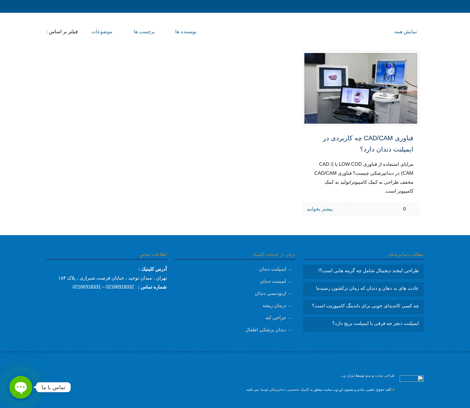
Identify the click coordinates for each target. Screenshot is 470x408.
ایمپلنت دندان (272, 269)
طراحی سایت (385, 375)
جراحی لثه (275, 317)
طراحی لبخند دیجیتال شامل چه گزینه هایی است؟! (368, 270)
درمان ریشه (274, 305)
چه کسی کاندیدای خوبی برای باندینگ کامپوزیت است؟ (365, 305)
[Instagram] (235, 403)
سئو (368, 375)
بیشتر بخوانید (320, 209)
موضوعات (101, 31)
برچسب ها (143, 31)
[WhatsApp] (243, 403)
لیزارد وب (348, 375)
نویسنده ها (185, 31)
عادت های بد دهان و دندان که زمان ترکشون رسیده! (367, 288)
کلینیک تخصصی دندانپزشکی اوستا (284, 389)
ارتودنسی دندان (270, 293)
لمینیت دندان (273, 281)
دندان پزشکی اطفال (265, 329)
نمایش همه (406, 31)
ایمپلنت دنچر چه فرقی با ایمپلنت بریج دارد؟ (375, 323)
